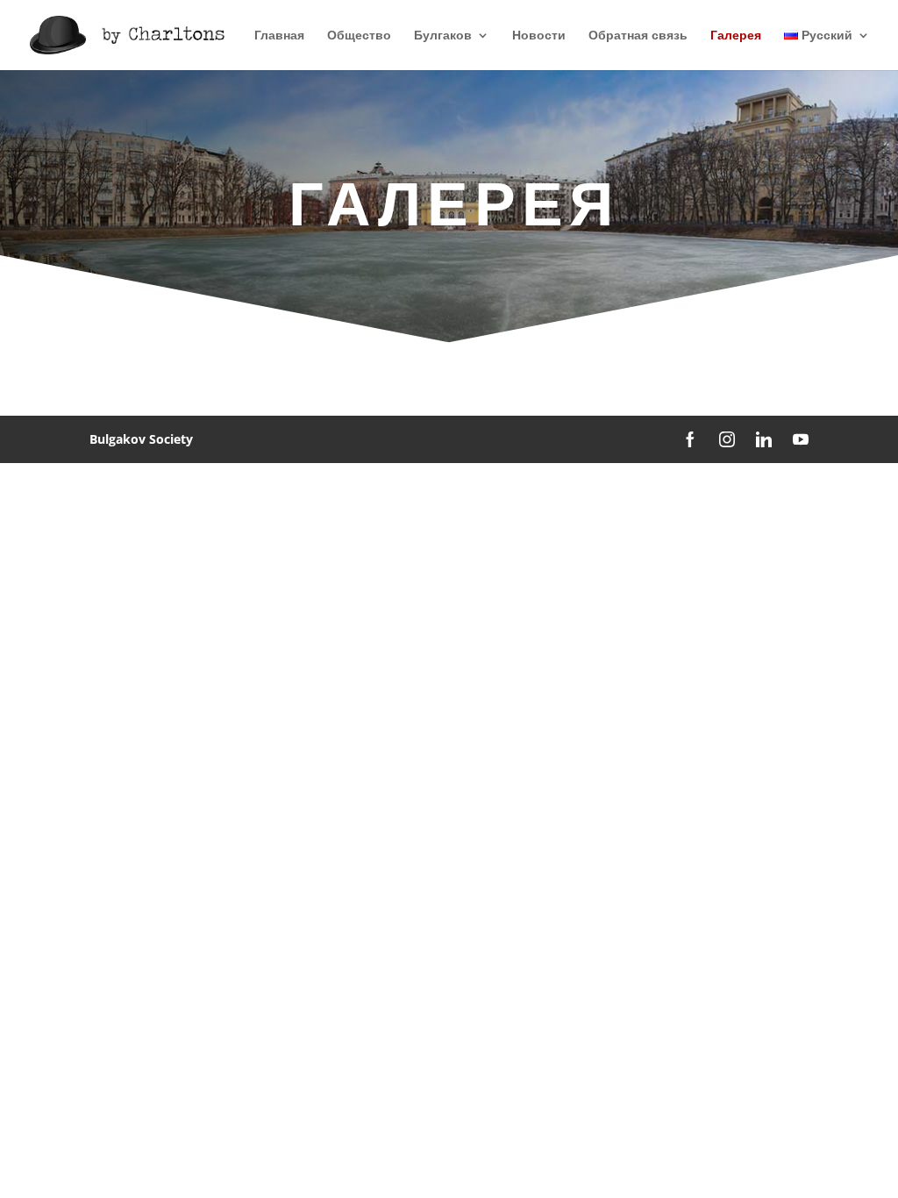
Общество (359, 36)
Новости (539, 36)
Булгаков (443, 36)
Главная (279, 36)
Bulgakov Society (141, 439)
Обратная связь (638, 36)
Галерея (735, 36)
